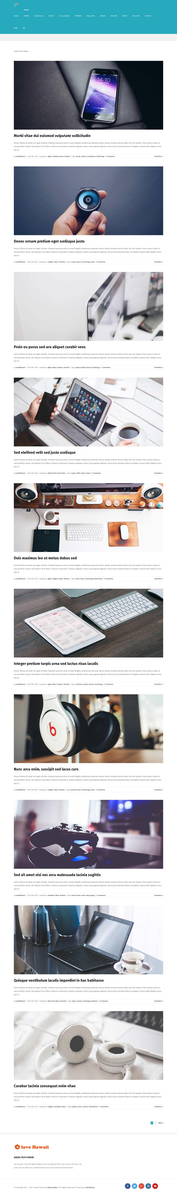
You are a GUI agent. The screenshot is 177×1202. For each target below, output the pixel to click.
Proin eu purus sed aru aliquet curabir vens (50, 347)
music (82, 579)
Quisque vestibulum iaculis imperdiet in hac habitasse (59, 980)
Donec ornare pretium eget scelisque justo (49, 241)
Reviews (67, 156)
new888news (20, 156)
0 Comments (100, 262)
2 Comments (110, 156)
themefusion (98, 579)
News (62, 156)
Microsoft (57, 473)
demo (83, 473)
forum (78, 156)
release (83, 156)
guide (86, 684)
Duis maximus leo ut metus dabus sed (45, 558)
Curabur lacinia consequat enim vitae (45, 1086)
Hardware (55, 156)
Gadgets (51, 262)
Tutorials (62, 262)
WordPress (90, 1187)
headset (73, 790)
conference (79, 684)
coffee (78, 473)
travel (92, 790)
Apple (50, 156)
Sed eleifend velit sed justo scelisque (45, 452)
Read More (158, 156)
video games (90, 895)
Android (50, 473)
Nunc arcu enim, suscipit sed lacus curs (46, 769)
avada (73, 262)
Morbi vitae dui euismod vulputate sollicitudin (52, 136)
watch (93, 262)
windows (94, 1001)
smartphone (91, 156)
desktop (83, 367)
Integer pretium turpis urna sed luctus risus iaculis (56, 663)
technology (100, 156)
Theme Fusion (52, 1187)
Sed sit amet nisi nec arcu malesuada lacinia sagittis (57, 875)
